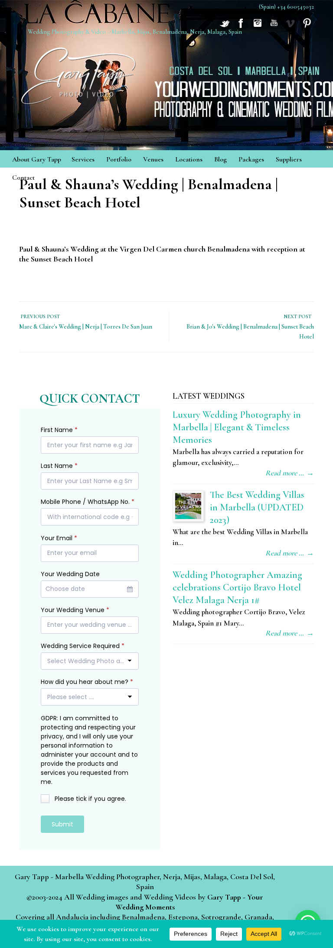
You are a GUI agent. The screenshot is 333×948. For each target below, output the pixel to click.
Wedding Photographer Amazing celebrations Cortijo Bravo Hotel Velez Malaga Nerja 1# (237, 587)
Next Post (299, 316)
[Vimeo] (290, 27)
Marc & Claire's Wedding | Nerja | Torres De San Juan (85, 326)
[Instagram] (257, 27)
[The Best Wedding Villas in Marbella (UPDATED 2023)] (188, 506)
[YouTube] (274, 27)
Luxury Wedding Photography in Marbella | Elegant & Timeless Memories (237, 427)
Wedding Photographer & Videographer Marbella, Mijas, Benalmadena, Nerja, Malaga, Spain (79, 73)
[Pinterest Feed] (307, 27)
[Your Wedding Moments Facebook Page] (241, 27)
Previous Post (39, 316)
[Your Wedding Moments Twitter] (225, 27)
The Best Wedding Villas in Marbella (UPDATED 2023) (257, 507)
